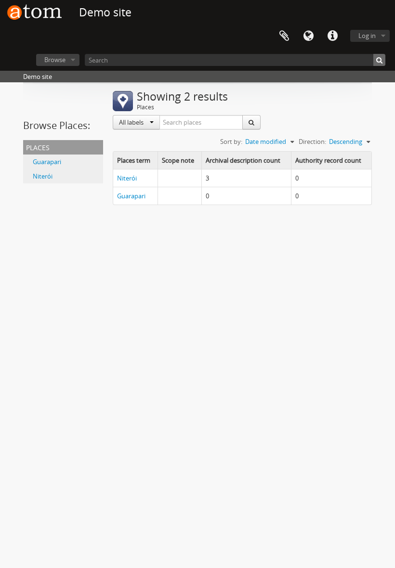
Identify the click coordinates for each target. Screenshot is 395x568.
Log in (367, 35)
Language (308, 36)
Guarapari (47, 161)
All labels (132, 122)
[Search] (379, 60)
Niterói (43, 176)
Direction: (312, 141)
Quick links (332, 36)
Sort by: (231, 141)
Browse (55, 59)
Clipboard (284, 36)
